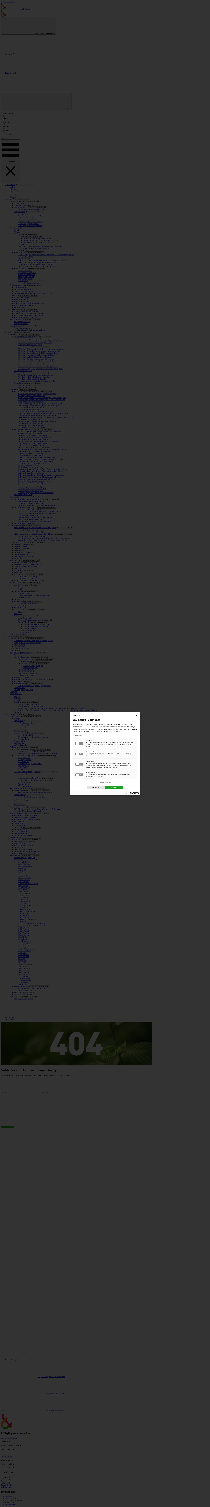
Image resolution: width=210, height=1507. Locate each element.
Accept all (114, 787)
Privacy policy (78, 735)
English (75, 716)
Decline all (95, 787)
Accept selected (105, 782)
